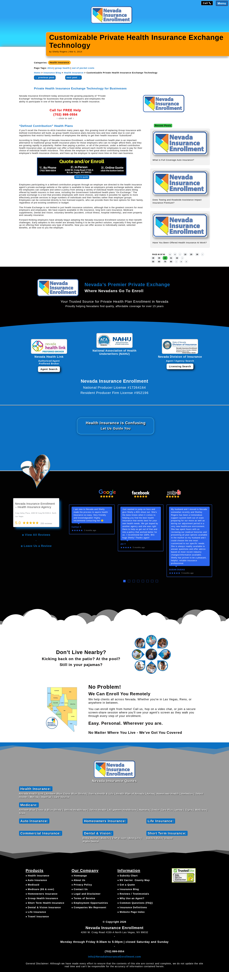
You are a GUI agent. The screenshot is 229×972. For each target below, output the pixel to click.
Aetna (150, 793)
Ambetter (187, 793)
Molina (34, 797)
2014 (50, 68)
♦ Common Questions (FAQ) (135, 903)
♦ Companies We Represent (89, 907)
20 (191, 254)
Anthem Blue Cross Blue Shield (66, 793)
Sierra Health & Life (101, 793)
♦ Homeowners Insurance (41, 893)
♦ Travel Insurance (37, 916)
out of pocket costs (83, 68)
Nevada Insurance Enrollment (114, 928)
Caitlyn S (76, 527)
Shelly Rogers (59, 51)
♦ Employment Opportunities (90, 903)
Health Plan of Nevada (130, 793)
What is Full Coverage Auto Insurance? (173, 160)
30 (197, 254)
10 (185, 254)
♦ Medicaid (32, 884)
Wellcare (200, 810)
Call (205, 3)
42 (177, 258)
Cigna (188, 810)
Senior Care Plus (162, 810)
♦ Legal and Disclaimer (86, 893)
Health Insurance (59, 62)
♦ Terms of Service (83, 898)
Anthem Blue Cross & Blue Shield (40, 810)
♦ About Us (78, 880)
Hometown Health (168, 793)
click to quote (81, 177)
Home (37, 73)
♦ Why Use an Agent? (130, 898)
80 (171, 262)
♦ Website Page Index (131, 912)
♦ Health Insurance (37, 875)
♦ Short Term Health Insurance (45, 903)
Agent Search (48, 369)
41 (171, 258)
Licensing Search (180, 366)
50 (153, 262)
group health (62, 68)
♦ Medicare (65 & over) (40, 889)
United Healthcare (75, 810)
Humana (144, 810)
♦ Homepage (79, 875)
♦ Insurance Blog (128, 889)
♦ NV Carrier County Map (133, 880)
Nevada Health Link (31, 793)
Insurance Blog (52, 73)
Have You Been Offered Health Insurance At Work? (180, 242)
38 (153, 258)
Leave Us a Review (38, 545)
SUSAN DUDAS (177, 570)
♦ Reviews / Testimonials (133, 893)
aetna (179, 810)
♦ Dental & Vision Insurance (43, 907)
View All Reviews (37, 534)
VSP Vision (119, 838)
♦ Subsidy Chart (127, 875)
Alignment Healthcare (122, 810)
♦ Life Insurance (36, 912)
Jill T (123, 544)
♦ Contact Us (80, 889)
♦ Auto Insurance (36, 880)
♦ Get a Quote (126, 884)
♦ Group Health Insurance (42, 898)
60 (159, 262)
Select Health (98, 810)
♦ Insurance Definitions (132, 907)
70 (165, 262)
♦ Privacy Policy (82, 884)
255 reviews (46, 523)
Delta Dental (90, 838)
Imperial (46, 797)
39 (159, 258)
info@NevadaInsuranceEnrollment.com (114, 956)
